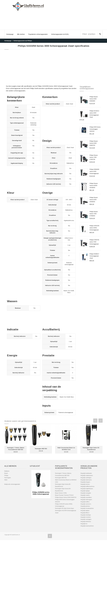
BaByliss (6, 471)
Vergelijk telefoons (85, 521)
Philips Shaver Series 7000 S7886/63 (94, 214)
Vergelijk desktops (85, 515)
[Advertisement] (79, 14)
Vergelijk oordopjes (85, 519)
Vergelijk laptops (85, 491)
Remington (7, 477)
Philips (6, 475)
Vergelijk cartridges (85, 477)
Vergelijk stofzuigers (86, 499)
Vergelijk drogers (85, 482)
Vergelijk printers (85, 506)
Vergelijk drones (85, 484)
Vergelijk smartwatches (87, 508)
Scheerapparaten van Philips (22, 40)
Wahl (5, 480)
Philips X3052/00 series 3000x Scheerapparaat (94, 228)
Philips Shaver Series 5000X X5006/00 (94, 185)
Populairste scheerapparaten (38, 34)
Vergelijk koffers (84, 502)
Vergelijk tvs (83, 523)
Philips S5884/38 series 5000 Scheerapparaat (94, 171)
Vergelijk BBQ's (84, 513)
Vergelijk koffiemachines (87, 486)
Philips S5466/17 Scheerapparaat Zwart (94, 256)
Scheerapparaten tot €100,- (60, 34)
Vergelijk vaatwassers (86, 475)
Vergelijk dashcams (86, 480)
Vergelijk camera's (85, 504)
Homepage (9, 34)
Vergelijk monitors (85, 517)
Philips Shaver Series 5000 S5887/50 (94, 143)
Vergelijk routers (85, 495)
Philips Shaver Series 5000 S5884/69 (94, 99)
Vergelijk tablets (84, 510)
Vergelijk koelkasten (86, 473)
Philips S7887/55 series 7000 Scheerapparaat (94, 242)
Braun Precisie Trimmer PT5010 (64, 495)
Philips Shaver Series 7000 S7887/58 (94, 157)
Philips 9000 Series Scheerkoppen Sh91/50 (95, 129)
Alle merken (21, 34)
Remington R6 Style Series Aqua (64, 508)
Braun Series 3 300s (61, 493)
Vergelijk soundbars (86, 497)
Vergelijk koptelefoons (86, 488)
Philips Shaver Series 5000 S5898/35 (94, 199)
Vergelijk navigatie (85, 493)
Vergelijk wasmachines (87, 526)
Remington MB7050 (41, 448)
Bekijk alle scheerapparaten (12, 484)
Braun (6, 473)
